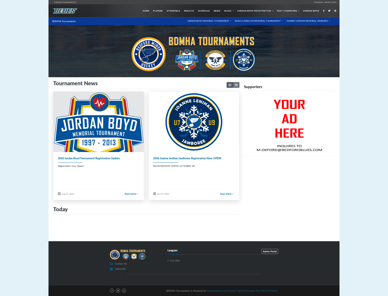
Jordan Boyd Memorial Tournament (208, 21)
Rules (227, 11)
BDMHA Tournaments (64, 21)
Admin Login (330, 2)
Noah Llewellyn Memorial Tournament (258, 21)
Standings (173, 11)
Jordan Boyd (311, 11)
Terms (265, 290)
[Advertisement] (289, 186)
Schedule (204, 11)
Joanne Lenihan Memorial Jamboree (308, 21)
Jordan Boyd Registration (254, 11)
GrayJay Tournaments (65, 2)
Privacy (274, 290)
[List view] (236, 85)
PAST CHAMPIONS (287, 11)
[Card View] (230, 85)
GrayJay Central (235, 290)
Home (146, 11)
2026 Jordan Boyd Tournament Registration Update (89, 158)
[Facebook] (324, 10)
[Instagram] (335, 10)
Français (319, 2)
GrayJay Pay (253, 290)
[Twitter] (329, 10)
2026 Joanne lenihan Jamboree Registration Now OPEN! (187, 158)
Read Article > (131, 193)
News (217, 11)
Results (189, 11)
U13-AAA (175, 260)
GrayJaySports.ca (216, 290)
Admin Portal (270, 251)
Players (158, 11)
